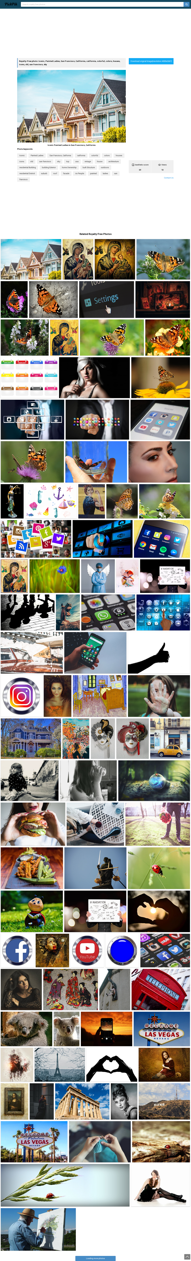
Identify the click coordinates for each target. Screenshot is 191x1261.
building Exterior (49, 167)
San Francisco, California (60, 155)
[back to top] (187, 1257)
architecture (113, 161)
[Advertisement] (95, 33)
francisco (23, 179)
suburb (44, 173)
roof (55, 173)
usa (76, 161)
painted (93, 173)
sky (58, 161)
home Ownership (69, 167)
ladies (105, 173)
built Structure (89, 167)
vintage (88, 161)
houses (119, 155)
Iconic (22, 155)
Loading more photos (95, 1258)
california (81, 155)
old (31, 161)
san (115, 173)
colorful (94, 155)
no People (79, 173)
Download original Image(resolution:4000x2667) (151, 61)
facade (66, 173)
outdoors (105, 167)
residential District (27, 173)
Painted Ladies (37, 155)
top (67, 161)
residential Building (27, 167)
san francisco (45, 161)
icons (21, 161)
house (99, 161)
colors (107, 155)
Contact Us (169, 178)
